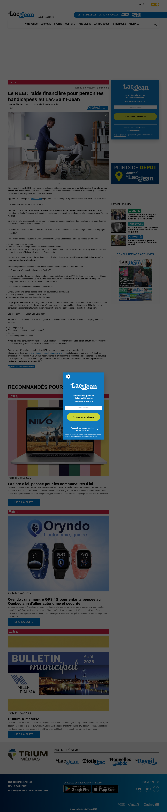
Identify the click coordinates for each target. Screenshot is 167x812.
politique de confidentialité (93, 434)
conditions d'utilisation (75, 436)
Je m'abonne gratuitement (83, 417)
